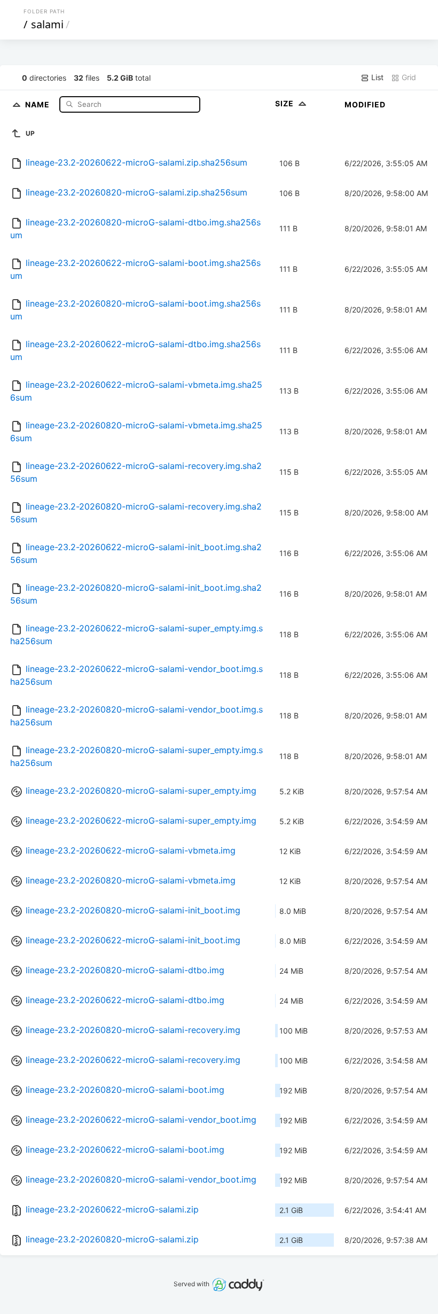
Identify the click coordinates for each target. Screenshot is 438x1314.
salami (47, 24)
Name (38, 103)
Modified (365, 104)
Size (285, 103)
